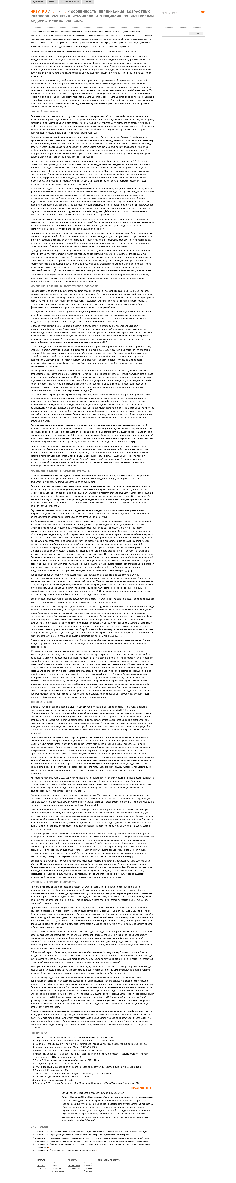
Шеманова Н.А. (142, 1088)
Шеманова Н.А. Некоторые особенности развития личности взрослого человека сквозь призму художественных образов (92, 1138)
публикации (38, 2)
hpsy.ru (39, 12)
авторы (52, 2)
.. (55, 12)
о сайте (87, 2)
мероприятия (70, 2)
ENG (201, 12)
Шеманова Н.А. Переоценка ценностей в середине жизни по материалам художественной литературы (83, 1135)
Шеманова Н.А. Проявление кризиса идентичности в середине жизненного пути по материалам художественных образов (92, 1141)
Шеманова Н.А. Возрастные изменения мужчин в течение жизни (65, 1150)
